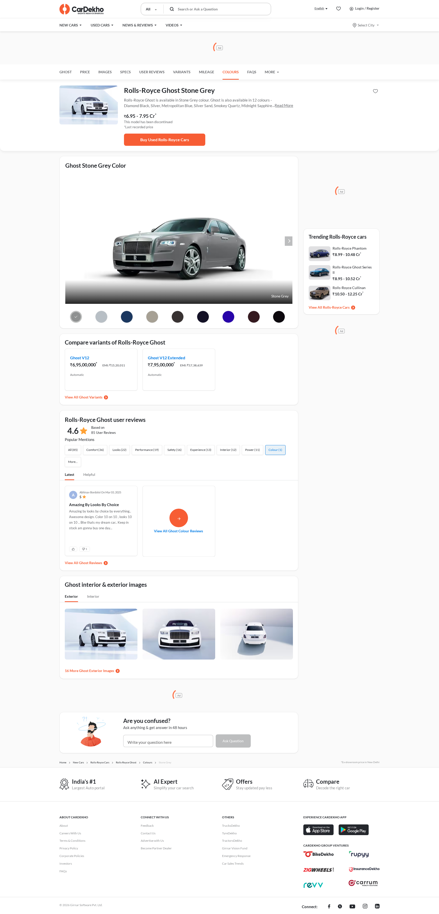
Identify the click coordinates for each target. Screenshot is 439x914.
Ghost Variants (90, 397)
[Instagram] (365, 907)
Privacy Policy (68, 848)
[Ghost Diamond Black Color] (279, 317)
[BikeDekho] (318, 854)
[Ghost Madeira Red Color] (253, 317)
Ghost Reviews (90, 563)
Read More (284, 105)
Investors (65, 863)
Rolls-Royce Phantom (350, 248)
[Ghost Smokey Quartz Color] (178, 317)
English (319, 8)
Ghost (65, 72)
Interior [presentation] (93, 596)
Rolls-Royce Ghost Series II (352, 270)
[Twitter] (340, 907)
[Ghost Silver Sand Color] (152, 317)
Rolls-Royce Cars (336, 307)
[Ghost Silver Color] (101, 317)
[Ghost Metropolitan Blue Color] (127, 317)
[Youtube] (352, 907)
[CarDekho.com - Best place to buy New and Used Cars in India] (81, 9)
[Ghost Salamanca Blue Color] (228, 317)
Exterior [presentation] (71, 596)
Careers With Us (70, 833)
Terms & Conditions (72, 840)
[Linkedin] (377, 907)
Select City (366, 25)
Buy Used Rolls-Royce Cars (164, 139)
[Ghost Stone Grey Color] (76, 317)
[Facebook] (329, 907)
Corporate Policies (71, 856)
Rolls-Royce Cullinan (349, 287)
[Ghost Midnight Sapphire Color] (203, 317)
